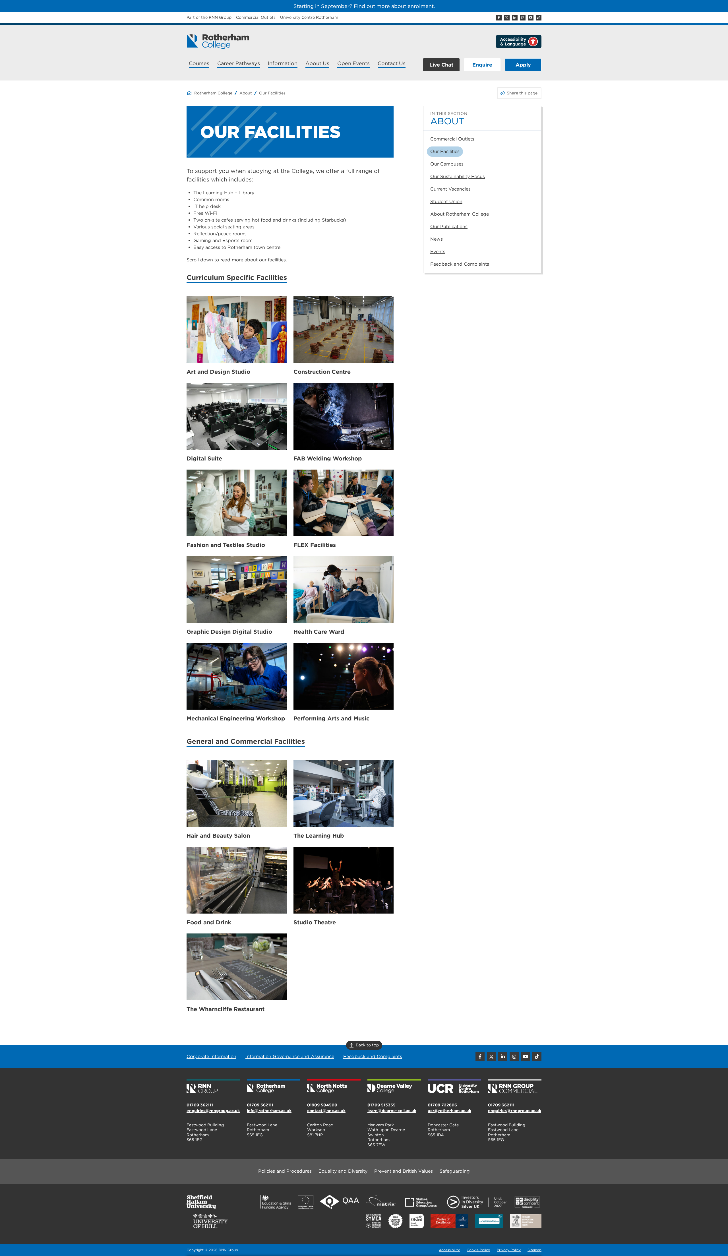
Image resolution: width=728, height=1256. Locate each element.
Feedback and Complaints (459, 264)
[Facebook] (499, 17)
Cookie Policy (478, 1250)
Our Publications (449, 226)
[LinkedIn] (515, 17)
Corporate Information (211, 1056)
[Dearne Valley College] (394, 1087)
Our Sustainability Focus (457, 176)
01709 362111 (200, 1105)
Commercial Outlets (256, 17)
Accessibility (449, 1250)
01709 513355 (381, 1105)
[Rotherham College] (218, 41)
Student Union (446, 201)
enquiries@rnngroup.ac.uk (213, 1110)
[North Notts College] (334, 1087)
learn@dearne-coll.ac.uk (391, 1110)
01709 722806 (442, 1105)
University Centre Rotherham (309, 17)
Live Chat (441, 65)
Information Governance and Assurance (289, 1056)
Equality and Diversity (342, 1171)
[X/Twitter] (507, 17)
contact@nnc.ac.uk (326, 1110)
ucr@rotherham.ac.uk (449, 1110)
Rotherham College (213, 93)
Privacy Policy (509, 1250)
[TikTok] (538, 17)
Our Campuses (447, 164)
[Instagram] (523, 17)
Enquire (482, 65)
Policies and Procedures (285, 1171)
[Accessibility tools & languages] (518, 41)
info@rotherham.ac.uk (269, 1110)
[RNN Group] (213, 1087)
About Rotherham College (459, 214)
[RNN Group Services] (514, 1087)
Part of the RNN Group (209, 17)
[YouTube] (530, 17)
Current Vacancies (450, 189)
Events (437, 251)
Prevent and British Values (403, 1171)
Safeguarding (455, 1171)
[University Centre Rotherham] (454, 1087)
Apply (523, 65)
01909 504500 (322, 1105)
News (436, 239)
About (245, 93)
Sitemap (534, 1250)
